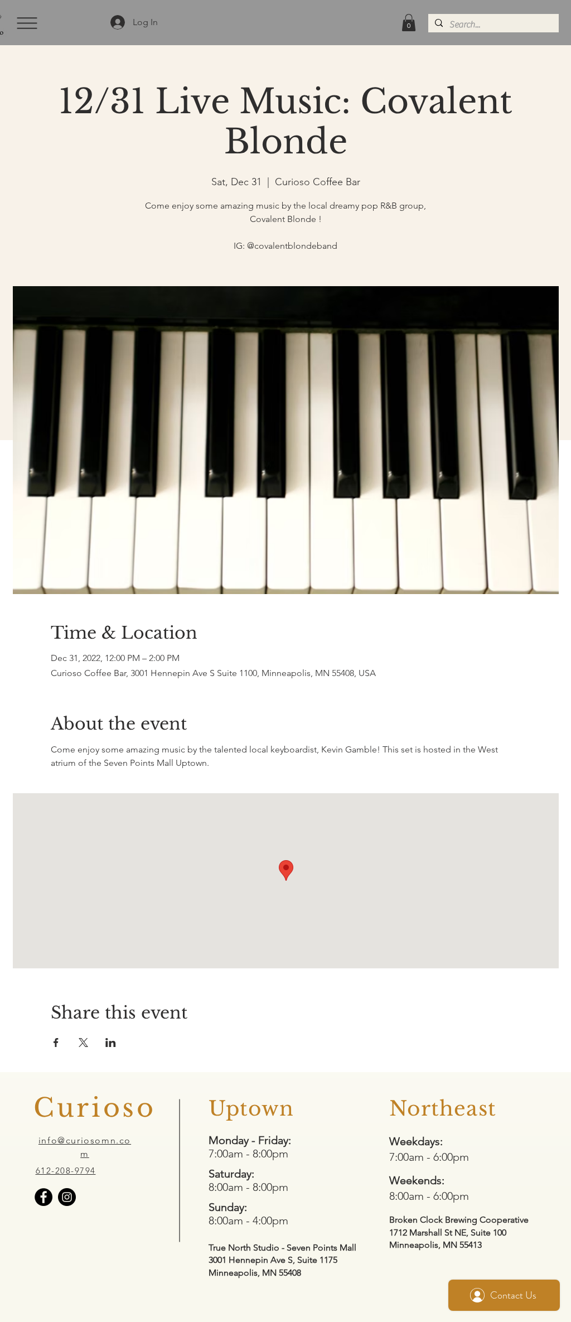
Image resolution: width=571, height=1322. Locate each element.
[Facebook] (43, 1197)
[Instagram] (67, 1197)
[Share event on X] (83, 1042)
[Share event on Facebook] (56, 1042)
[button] (26, 23)
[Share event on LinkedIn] (110, 1042)
